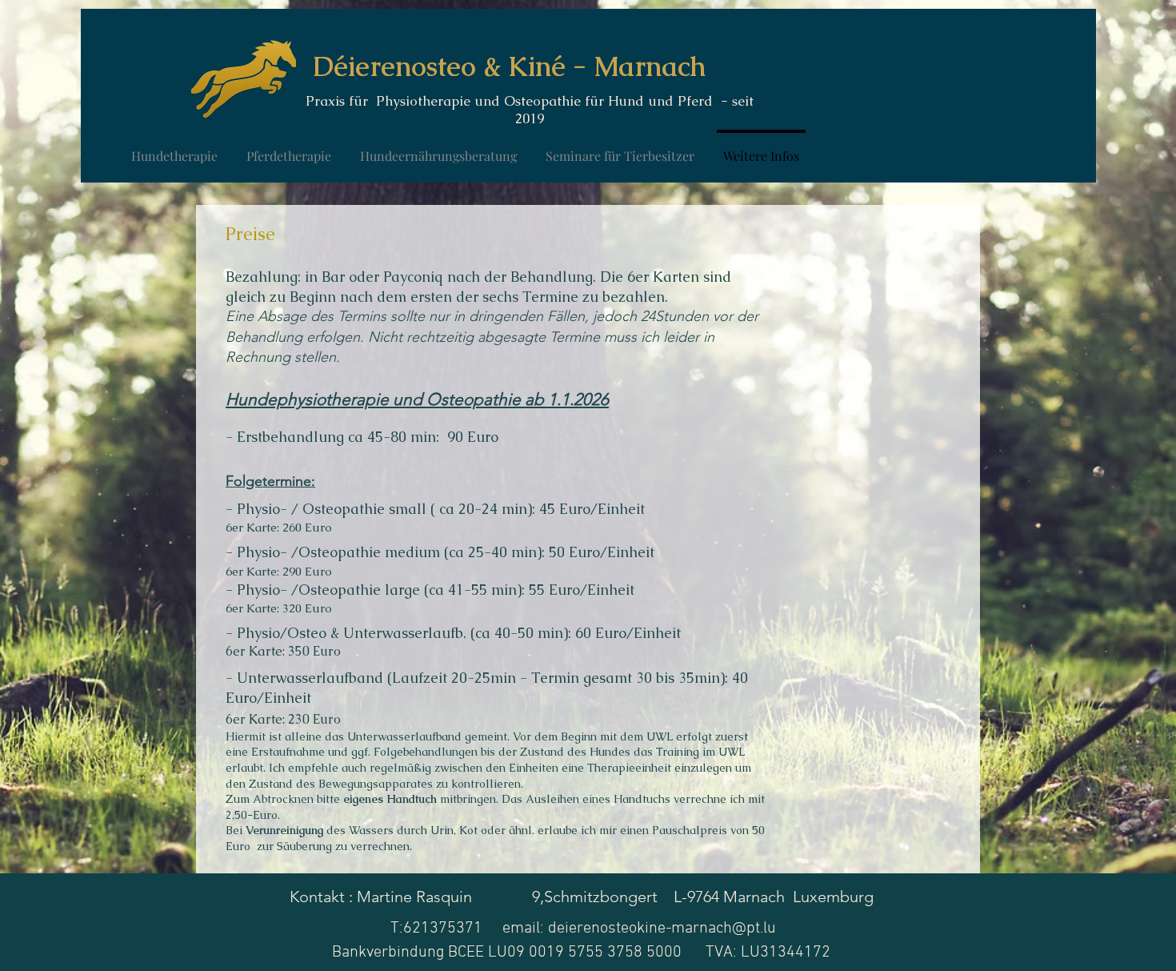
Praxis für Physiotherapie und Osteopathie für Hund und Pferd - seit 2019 (530, 109)
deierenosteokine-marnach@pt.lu (662, 928)
